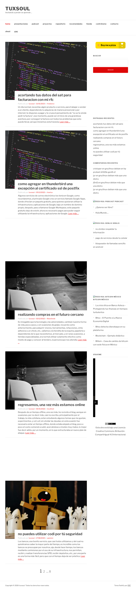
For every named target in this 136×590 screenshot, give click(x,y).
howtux (50, 192)
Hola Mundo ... (101, 213)
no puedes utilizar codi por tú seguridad (50, 534)
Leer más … (65, 122)
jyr (94, 175)
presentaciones (21, 24)
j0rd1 (95, 182)
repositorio (60, 24)
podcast (35, 24)
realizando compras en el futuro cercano (51, 314)
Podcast (119, 201)
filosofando (51, 319)
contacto (114, 24)
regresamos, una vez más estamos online (51, 405)
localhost (50, 409)
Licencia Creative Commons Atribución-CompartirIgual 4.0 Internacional (110, 431)
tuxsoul (17, 9)
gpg (16, 31)
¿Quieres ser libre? (104, 207)
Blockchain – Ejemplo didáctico (109, 336)
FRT (129, 585)
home (7, 24)
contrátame (101, 24)
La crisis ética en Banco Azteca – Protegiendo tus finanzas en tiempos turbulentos (110, 309)
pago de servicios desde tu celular (111, 238)
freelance (50, 104)
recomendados (75, 24)
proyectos (47, 24)
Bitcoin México (101, 299)
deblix (116, 223)
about (7, 31)
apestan (50, 538)
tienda (89, 24)
